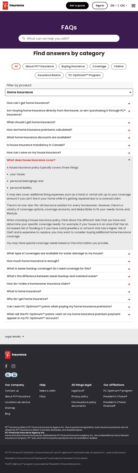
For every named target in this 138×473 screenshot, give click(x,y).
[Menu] (133, 6)
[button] (69, 103)
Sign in (100, 5)
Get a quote (77, 5)
